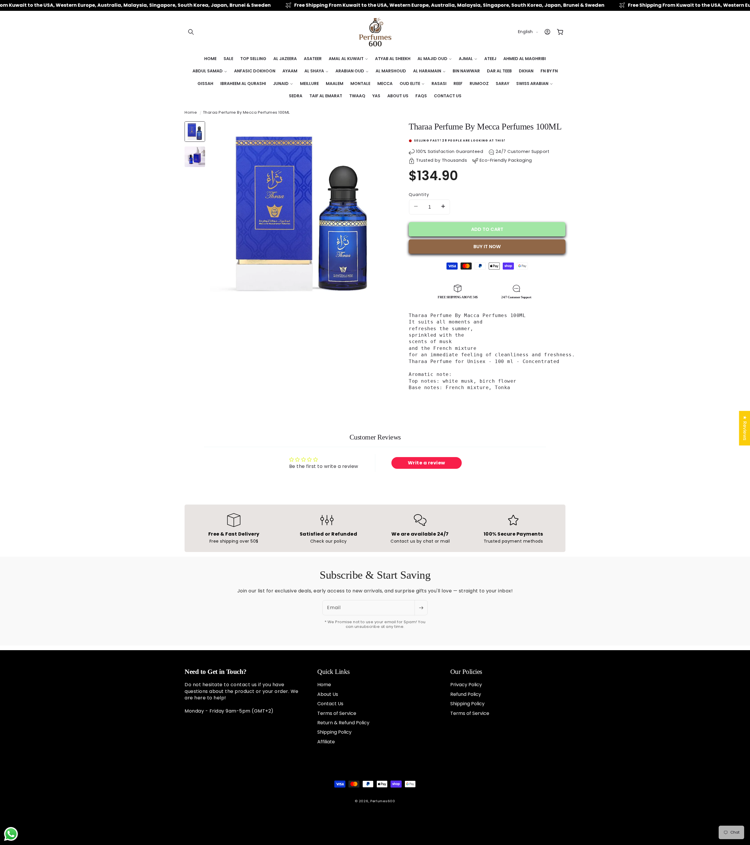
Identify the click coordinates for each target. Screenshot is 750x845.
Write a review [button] (426, 462)
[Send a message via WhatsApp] (11, 834)
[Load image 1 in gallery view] (195, 131)
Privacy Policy (466, 685)
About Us (327, 694)
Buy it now (487, 246)
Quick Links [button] (333, 671)
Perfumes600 (382, 801)
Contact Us (330, 703)
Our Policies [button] (466, 671)
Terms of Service (336, 713)
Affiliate (326, 741)
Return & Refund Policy (343, 722)
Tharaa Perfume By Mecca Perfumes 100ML (246, 112)
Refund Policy (465, 694)
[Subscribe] (421, 607)
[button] (191, 31)
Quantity (419, 194)
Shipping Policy (334, 732)
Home (191, 112)
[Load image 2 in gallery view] (195, 156)
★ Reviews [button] (744, 428)
